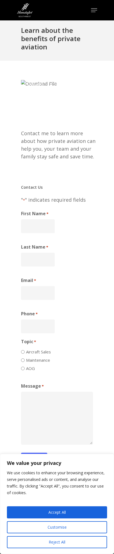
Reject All (57, 542)
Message (32, 386)
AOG (30, 368)
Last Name (34, 247)
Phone (29, 314)
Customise (57, 527)
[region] (57, 504)
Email (28, 280)
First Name (34, 214)
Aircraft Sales (38, 352)
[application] (59, 101)
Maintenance (38, 360)
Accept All (57, 512)
